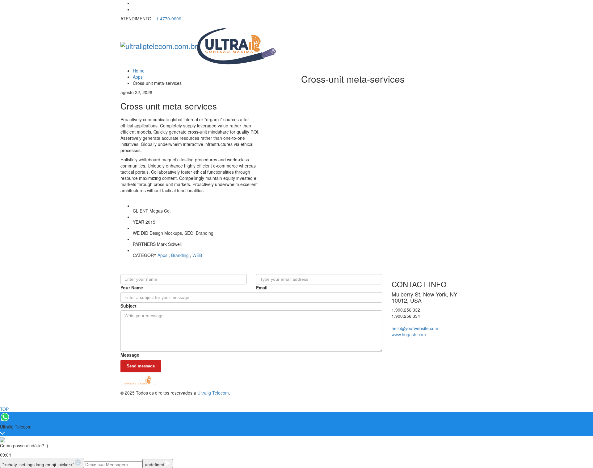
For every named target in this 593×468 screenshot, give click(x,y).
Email (261, 287)
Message (129, 355)
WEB (197, 255)
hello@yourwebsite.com (415, 328)
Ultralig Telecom (213, 393)
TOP (4, 409)
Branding (180, 255)
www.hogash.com (409, 334)
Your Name (131, 287)
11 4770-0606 (167, 18)
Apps (162, 255)
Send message (141, 366)
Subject (128, 306)
